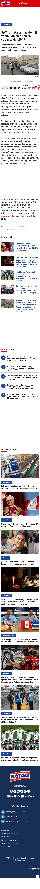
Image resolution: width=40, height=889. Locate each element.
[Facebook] (11, 88)
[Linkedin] (15, 88)
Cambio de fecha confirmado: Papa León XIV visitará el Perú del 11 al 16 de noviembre (27, 247)
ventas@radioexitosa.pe (15, 812)
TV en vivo (5, 837)
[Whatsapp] (3, 88)
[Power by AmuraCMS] (33, 869)
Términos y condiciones (10, 840)
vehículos (10, 229)
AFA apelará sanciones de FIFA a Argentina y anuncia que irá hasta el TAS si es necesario (19, 759)
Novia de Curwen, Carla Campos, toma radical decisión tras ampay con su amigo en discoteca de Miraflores (22, 358)
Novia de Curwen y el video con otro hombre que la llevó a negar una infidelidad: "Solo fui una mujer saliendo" (21, 386)
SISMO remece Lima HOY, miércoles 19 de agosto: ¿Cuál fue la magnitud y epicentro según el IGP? (22, 377)
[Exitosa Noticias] (5, 3)
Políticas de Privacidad (10, 843)
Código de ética (7, 830)
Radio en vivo (6, 847)
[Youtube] (18, 791)
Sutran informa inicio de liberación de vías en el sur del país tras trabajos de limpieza (19, 487)
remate (33, 227)
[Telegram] (19, 88)
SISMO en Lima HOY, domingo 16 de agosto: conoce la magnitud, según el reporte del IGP (20, 368)
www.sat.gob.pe (12, 216)
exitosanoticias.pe (13, 816)
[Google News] (25, 791)
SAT (3, 229)
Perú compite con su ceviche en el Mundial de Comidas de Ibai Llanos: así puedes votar (19, 641)
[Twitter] (7, 88)
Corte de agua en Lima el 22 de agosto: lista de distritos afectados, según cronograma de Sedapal (27, 289)
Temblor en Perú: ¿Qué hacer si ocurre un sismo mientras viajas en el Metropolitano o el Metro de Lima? (26, 276)
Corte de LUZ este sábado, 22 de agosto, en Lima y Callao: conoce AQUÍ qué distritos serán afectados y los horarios (27, 262)
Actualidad (6, 24)
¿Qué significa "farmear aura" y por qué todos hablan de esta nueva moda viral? (17, 563)
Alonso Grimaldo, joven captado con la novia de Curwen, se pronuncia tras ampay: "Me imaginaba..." (22, 396)
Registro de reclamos (9, 833)
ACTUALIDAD (23, 227)
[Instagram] (21, 791)
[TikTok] (28, 791)
